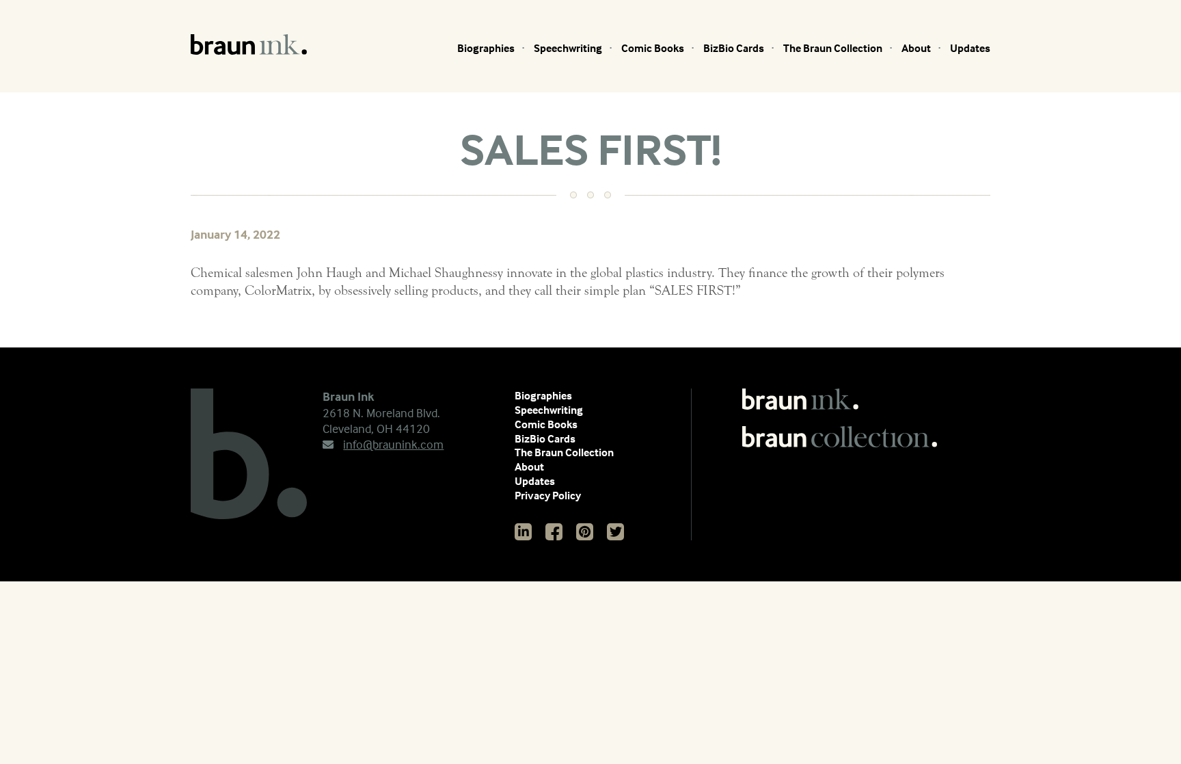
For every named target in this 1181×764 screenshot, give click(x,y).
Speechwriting (568, 48)
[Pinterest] (584, 531)
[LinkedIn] (523, 531)
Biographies (486, 48)
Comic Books (652, 48)
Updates (970, 48)
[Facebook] (553, 531)
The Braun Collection (832, 48)
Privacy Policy (548, 495)
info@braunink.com (393, 444)
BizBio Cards (733, 48)
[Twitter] (615, 531)
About (916, 48)
